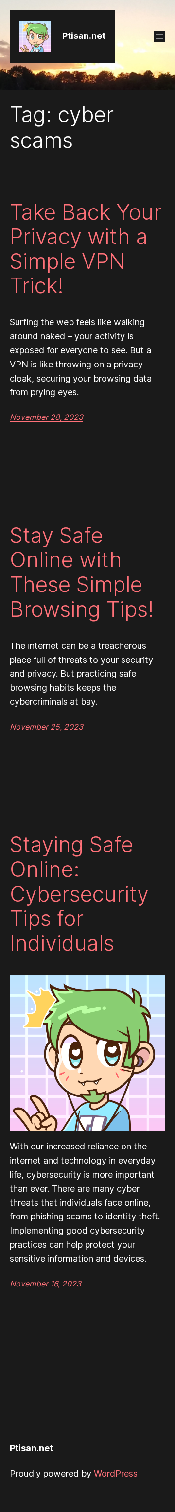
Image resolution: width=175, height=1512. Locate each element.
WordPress (116, 1473)
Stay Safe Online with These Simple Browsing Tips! (82, 572)
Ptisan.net (83, 36)
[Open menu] (159, 36)
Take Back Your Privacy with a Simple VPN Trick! (85, 249)
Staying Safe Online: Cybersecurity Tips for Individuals (79, 893)
